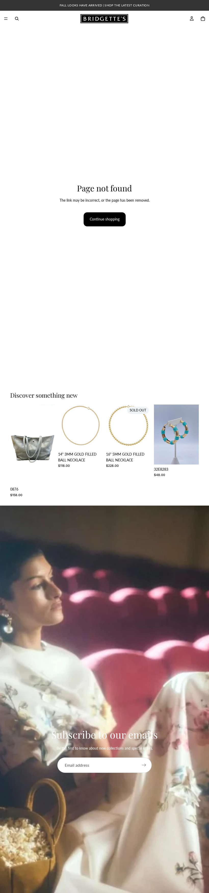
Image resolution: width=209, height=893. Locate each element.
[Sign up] (144, 765)
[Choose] (47, 476)
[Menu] (6, 19)
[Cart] (202, 18)
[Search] (16, 18)
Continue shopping (105, 219)
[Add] (95, 441)
